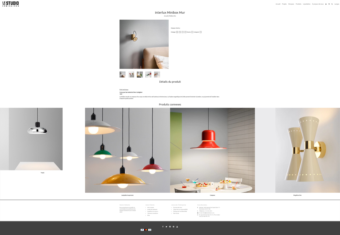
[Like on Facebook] (177, 32)
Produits (298, 4)
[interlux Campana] (212, 153)
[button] (329, 4)
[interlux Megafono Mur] (297, 153)
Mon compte (150, 207)
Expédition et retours (152, 211)
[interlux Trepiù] (42, 142)
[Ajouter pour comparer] (200, 32)
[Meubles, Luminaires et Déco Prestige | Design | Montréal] (11, 2)
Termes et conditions (152, 213)
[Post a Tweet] (180, 32)
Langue (337, 4)
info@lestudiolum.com (208, 212)
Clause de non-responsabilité (180, 209)
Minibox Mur (172, 16)
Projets (284, 4)
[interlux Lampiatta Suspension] (127, 153)
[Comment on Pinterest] (185, 32)
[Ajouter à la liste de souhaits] (192, 32)
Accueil (278, 4)
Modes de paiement (152, 209)
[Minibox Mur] (144, 44)
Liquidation (306, 4)
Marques (291, 4)
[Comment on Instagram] (182, 32)
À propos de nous (318, 4)
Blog (148, 215)
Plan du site (176, 213)
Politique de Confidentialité (180, 211)
